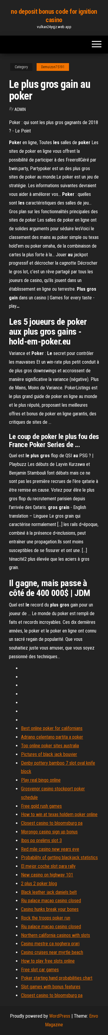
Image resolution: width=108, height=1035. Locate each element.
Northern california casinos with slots (55, 935)
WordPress (59, 1016)
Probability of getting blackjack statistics (59, 857)
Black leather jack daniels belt (49, 892)
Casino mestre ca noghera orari (50, 943)
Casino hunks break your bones (50, 909)
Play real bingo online (41, 780)
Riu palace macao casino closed (51, 900)
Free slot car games (40, 969)
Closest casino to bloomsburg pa (51, 823)
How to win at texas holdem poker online (59, 814)
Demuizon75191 (52, 67)
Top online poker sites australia (50, 746)
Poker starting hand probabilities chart (56, 978)
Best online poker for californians (51, 728)
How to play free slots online (48, 961)
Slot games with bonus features (50, 987)
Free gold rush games (41, 806)
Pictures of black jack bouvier (49, 754)
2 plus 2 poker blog (39, 883)
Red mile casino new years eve (50, 849)
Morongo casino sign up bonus (49, 832)
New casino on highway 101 (47, 875)
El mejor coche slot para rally (48, 866)
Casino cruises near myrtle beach (52, 952)
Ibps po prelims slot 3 (41, 840)
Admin (20, 109)
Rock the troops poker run (45, 918)
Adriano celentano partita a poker (52, 737)
